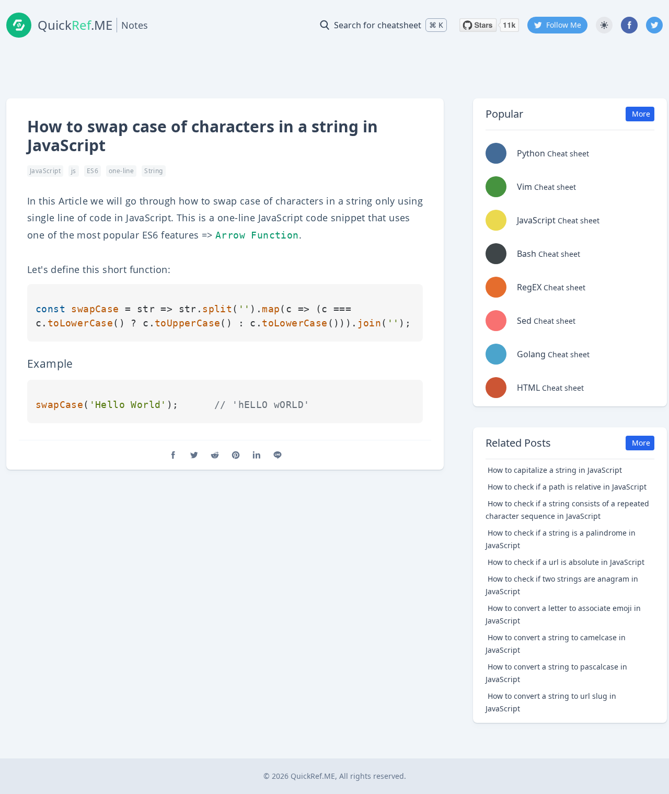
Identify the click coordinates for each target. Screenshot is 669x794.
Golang (553, 354)
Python (553, 153)
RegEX (551, 287)
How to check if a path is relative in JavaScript (567, 487)
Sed (546, 320)
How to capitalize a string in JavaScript (555, 470)
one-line (121, 170)
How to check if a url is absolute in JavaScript (566, 562)
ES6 (92, 170)
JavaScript (45, 170)
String (153, 170)
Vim (546, 186)
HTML (550, 387)
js (73, 170)
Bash (548, 253)
